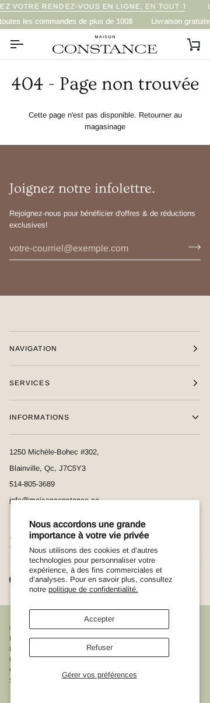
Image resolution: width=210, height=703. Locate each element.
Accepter (99, 619)
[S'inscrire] (191, 246)
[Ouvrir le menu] (26, 44)
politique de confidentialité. (93, 589)
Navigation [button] (33, 349)
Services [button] (29, 383)
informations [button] (39, 417)
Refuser (99, 647)
